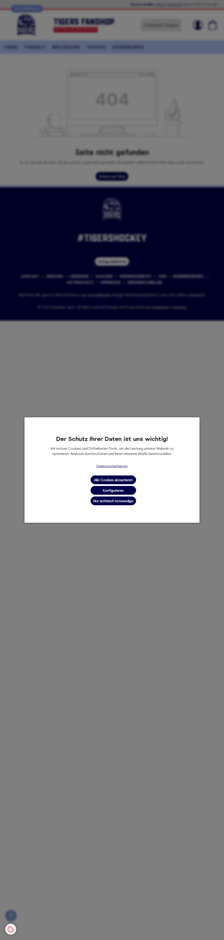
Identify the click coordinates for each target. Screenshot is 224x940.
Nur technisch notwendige (113, 501)
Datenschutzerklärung (112, 466)
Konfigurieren (113, 490)
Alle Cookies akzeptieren (113, 480)
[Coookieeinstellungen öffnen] (10, 929)
